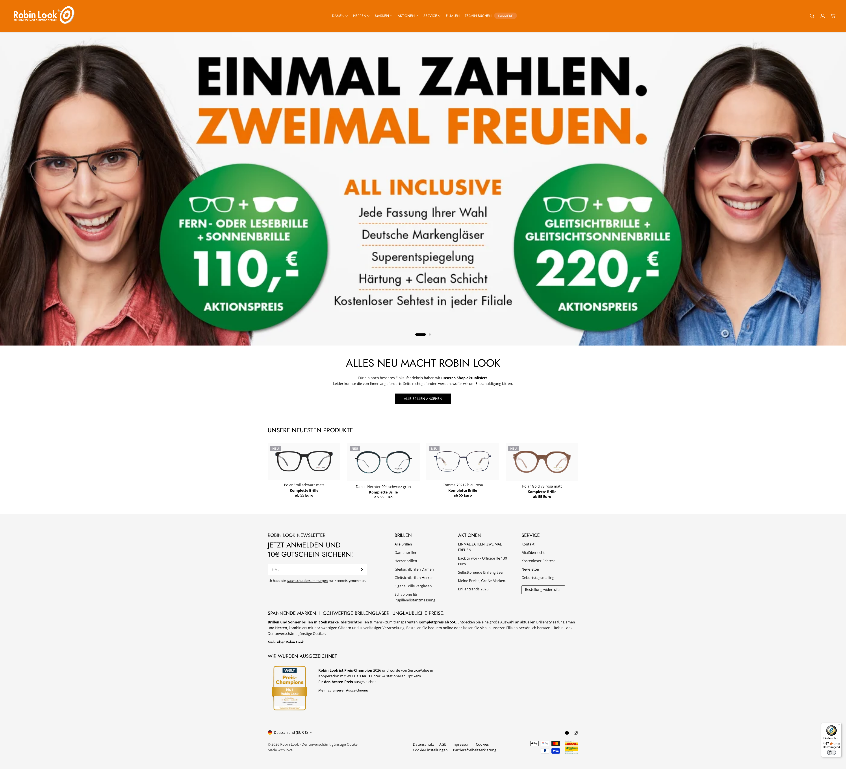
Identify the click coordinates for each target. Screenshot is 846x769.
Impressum (461, 744)
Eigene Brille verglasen (413, 586)
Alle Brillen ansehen (423, 398)
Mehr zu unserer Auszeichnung (343, 690)
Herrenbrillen (406, 560)
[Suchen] (812, 15)
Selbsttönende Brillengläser (481, 572)
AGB (442, 744)
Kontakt (527, 544)
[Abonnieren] (361, 569)
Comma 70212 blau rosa (463, 484)
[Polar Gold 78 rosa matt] (542, 462)
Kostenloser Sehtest (538, 560)
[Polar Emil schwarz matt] (304, 461)
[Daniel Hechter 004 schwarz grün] (383, 462)
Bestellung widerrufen (543, 589)
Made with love (280, 750)
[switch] (831, 752)
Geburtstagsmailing (537, 577)
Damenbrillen (406, 552)
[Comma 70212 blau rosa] (462, 461)
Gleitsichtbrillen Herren (414, 577)
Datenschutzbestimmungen (307, 581)
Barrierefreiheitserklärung (474, 750)
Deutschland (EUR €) (291, 732)
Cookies (482, 744)
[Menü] (839, 725)
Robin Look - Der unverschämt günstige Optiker (319, 744)
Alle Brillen (403, 544)
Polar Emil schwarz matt (304, 484)
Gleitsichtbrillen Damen (414, 569)
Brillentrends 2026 (473, 589)
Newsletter (530, 569)
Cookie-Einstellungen (430, 750)
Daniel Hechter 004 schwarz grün (383, 486)
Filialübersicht (533, 552)
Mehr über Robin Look (286, 642)
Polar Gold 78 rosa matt (542, 486)
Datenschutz (423, 744)
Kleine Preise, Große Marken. (482, 580)
